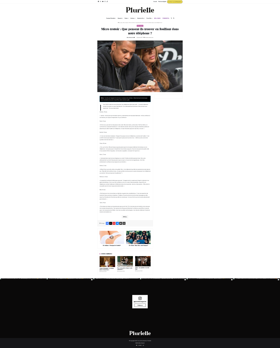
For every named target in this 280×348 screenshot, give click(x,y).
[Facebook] (107, 223)
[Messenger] (117, 223)
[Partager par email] (120, 223)
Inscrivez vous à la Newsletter (175, 1)
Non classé (125, 22)
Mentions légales (162, 1)
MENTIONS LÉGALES (140, 343)
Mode (126, 18)
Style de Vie (140, 18)
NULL (125, 217)
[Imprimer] (124, 223)
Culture (132, 18)
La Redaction (131, 37)
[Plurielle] (140, 10)
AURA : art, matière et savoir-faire (142, 268)
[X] (110, 223)
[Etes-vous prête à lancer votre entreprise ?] (125, 261)
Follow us (140, 305)
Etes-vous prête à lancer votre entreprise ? (124, 268)
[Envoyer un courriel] (134, 37)
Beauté (120, 18)
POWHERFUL (166, 18)
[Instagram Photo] (23, 301)
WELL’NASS (157, 18)
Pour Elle (148, 18)
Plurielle (149, 340)
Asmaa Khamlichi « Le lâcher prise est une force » (107, 269)
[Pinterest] (114, 223)
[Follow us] (140, 299)
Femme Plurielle (110, 18)
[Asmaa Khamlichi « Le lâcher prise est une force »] (107, 261)
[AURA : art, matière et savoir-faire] (143, 261)
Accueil (155, 1)
